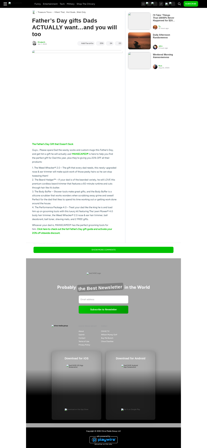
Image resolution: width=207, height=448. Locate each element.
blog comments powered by (47, 244)
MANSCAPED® (80, 153)
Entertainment (50, 4)
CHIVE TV (105, 331)
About (81, 331)
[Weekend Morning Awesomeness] (139, 60)
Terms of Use (84, 341)
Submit (81, 335)
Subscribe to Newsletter (103, 309)
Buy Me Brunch (107, 338)
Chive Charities (107, 341)
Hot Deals (70, 12)
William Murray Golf (109, 335)
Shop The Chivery (86, 4)
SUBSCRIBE (190, 4)
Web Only (81, 12)
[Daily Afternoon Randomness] (139, 40)
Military (70, 4)
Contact (82, 338)
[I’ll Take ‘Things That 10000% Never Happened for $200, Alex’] (139, 21)
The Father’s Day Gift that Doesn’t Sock (52, 144)
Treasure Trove (45, 12)
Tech (62, 4)
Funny (37, 4)
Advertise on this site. (103, 444)
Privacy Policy (84, 345)
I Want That (59, 12)
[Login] (203, 4)
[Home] (33, 12)
